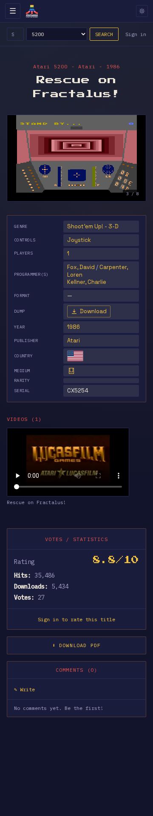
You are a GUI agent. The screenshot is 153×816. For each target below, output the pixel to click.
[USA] (75, 356)
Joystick (79, 240)
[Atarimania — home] (32, 11)
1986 (73, 327)
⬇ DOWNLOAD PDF (76, 645)
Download (93, 311)
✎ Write (24, 689)
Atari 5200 (50, 66)
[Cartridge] (71, 370)
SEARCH (104, 34)
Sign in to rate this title (76, 619)
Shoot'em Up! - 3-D (93, 226)
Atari (73, 340)
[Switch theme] (142, 11)
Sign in (135, 34)
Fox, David (81, 267)
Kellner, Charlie (86, 282)
